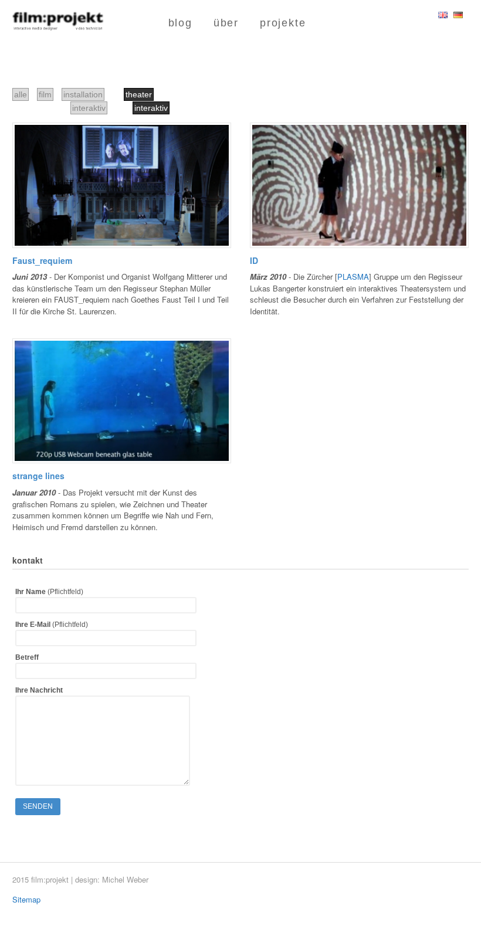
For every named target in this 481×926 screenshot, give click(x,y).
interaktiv (89, 108)
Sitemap (26, 899)
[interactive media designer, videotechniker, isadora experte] (58, 24)
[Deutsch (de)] (458, 12)
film (45, 94)
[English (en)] (443, 12)
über (226, 23)
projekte (283, 23)
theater (139, 94)
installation (83, 94)
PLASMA (353, 276)
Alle (20, 94)
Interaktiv (151, 108)
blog (180, 23)
